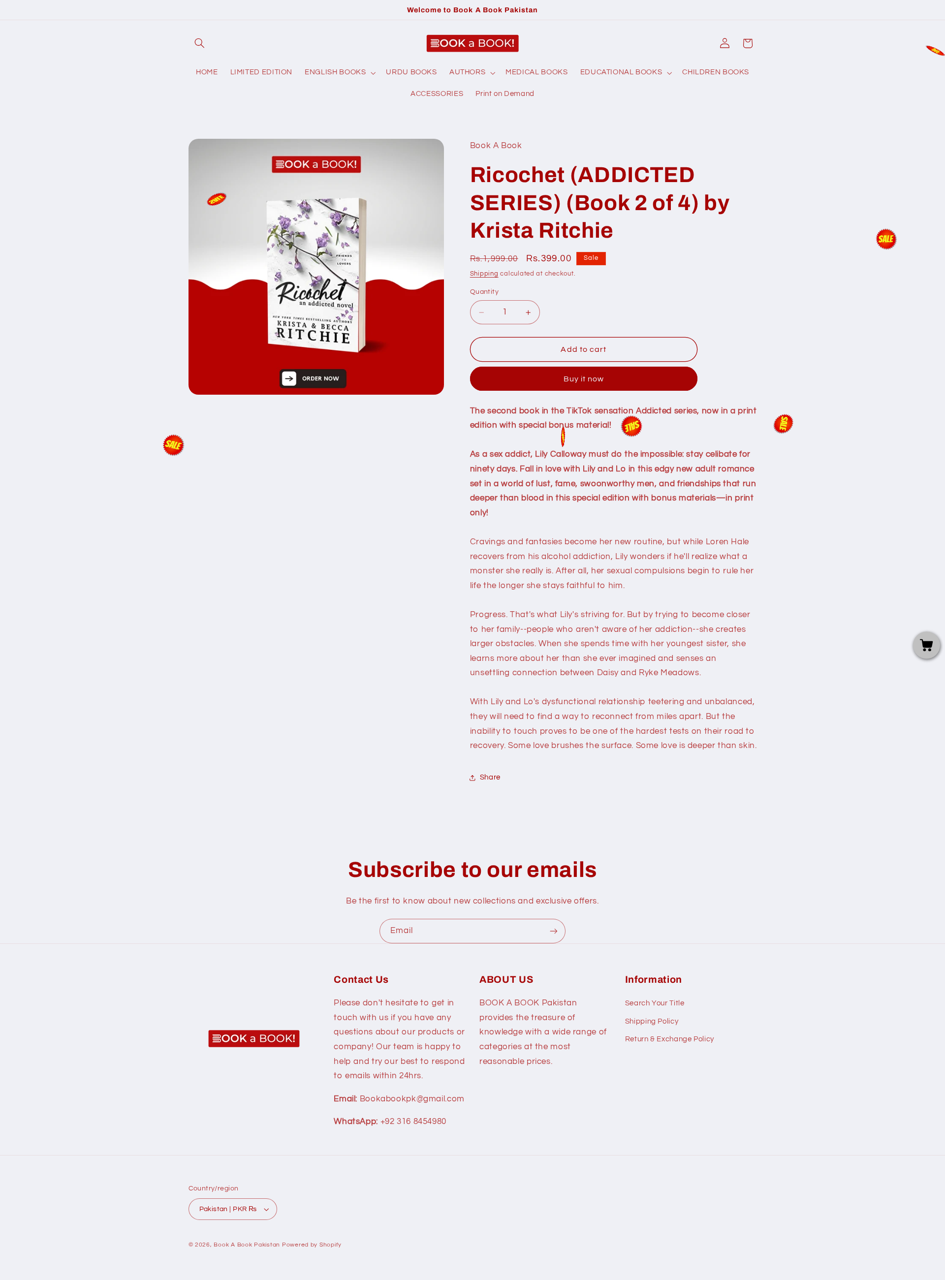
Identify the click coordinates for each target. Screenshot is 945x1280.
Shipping (484, 274)
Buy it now (584, 379)
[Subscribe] (553, 931)
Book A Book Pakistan (247, 1245)
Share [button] (490, 777)
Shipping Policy (651, 1021)
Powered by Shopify (312, 1245)
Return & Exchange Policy (669, 1039)
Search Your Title (655, 1003)
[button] (200, 43)
